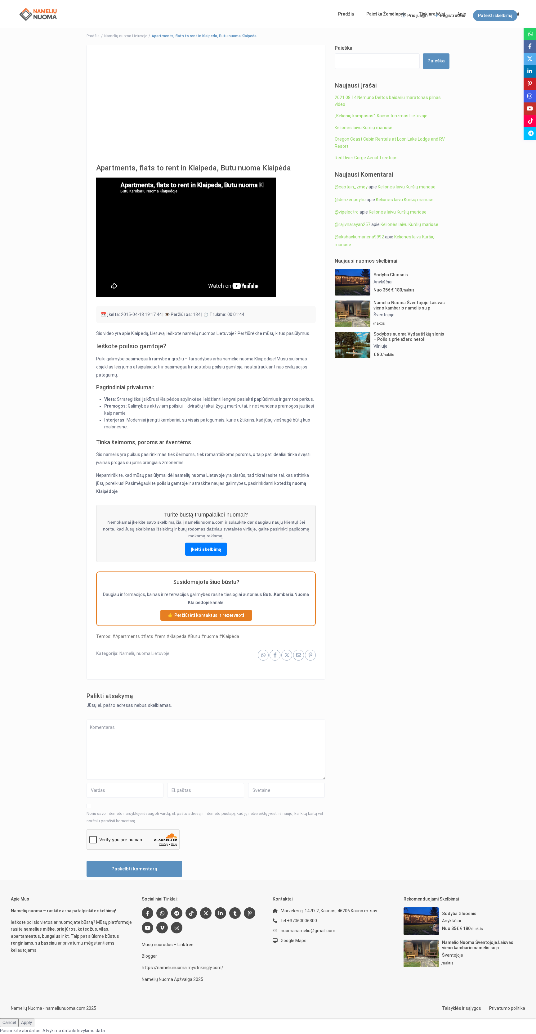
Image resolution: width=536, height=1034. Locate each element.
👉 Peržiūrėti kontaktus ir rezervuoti (206, 615)
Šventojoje (384, 314)
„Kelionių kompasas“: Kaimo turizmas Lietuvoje (381, 115)
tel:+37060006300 (299, 920)
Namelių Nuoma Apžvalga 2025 (172, 979)
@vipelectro (347, 212)
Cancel (9, 1022)
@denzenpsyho (350, 199)
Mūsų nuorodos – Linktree (168, 944)
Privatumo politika (507, 1008)
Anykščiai (382, 281)
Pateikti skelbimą (495, 15)
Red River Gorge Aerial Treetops (366, 157)
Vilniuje (380, 346)
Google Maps (293, 940)
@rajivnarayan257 (352, 224)
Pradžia (346, 13)
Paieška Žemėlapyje (386, 13)
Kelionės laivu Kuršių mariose (363, 127)
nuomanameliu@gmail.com (308, 930)
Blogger (149, 956)
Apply (26, 1022)
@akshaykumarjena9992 (359, 236)
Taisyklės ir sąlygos (461, 1008)
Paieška (343, 48)
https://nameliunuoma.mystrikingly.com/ (182, 967)
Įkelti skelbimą (206, 549)
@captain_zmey (351, 186)
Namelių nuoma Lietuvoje (125, 36)
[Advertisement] (206, 99)
